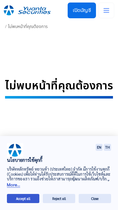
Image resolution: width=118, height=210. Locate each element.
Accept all (23, 198)
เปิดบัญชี (82, 10)
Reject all (59, 198)
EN (99, 147)
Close (94, 198)
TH (107, 147)
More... (13, 184)
